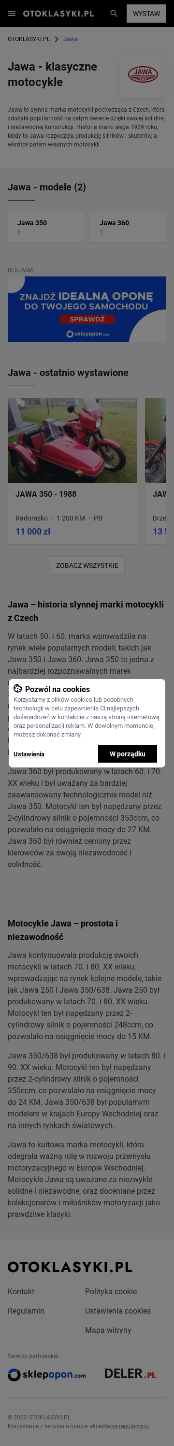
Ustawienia (29, 754)
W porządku (127, 754)
